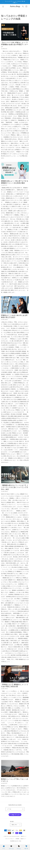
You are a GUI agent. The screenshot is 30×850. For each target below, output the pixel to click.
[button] (3, 6)
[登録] (22, 809)
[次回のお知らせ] (27, 2)
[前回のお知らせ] (3, 2)
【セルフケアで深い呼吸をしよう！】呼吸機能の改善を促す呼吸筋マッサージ (14, 44)
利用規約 (17, 838)
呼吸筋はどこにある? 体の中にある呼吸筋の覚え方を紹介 (14, 316)
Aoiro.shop (9, 836)
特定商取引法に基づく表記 (15, 841)
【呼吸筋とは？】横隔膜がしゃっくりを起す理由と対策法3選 (14, 685)
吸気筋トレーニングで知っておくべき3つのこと (14, 780)
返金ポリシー (23, 836)
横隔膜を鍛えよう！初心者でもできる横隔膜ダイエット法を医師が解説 (14, 182)
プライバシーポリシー (9, 838)
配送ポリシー (23, 838)
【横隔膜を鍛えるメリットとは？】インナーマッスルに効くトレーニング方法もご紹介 (14, 487)
